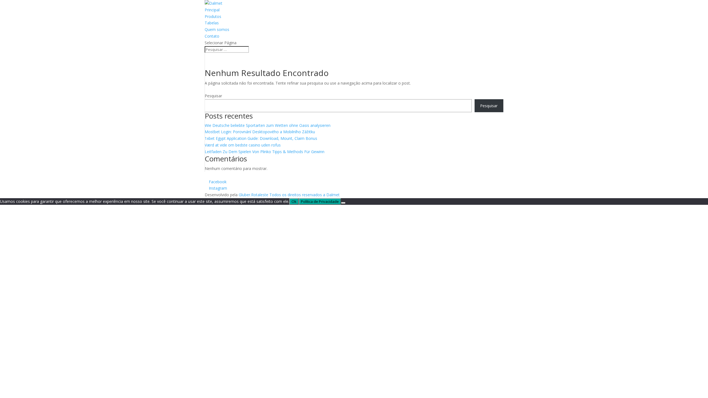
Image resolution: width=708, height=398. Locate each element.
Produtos (213, 16)
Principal (212, 9)
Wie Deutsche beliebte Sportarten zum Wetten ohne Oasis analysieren (267, 125)
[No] (343, 203)
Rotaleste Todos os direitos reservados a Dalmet (295, 194)
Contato (212, 36)
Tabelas (212, 22)
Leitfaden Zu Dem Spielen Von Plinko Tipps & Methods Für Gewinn (264, 151)
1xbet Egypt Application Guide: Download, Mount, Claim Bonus (261, 138)
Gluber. (245, 194)
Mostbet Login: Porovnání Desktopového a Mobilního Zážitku (260, 131)
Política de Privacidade (320, 201)
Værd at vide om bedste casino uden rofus (243, 145)
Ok (293, 201)
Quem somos (217, 29)
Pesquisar (213, 95)
